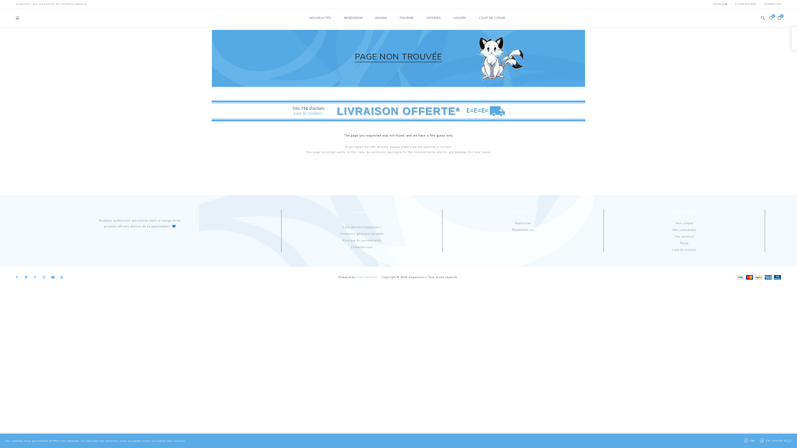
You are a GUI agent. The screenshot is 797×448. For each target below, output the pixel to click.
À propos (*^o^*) (140, 239)
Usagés (460, 18)
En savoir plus (779, 441)
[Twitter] (26, 277)
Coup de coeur (492, 18)
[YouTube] (53, 277)
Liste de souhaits (684, 250)
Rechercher (523, 223)
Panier (684, 243)
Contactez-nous (362, 247)
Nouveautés (320, 18)
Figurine (407, 18)
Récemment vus (523, 230)
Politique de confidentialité (362, 240)
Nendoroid (353, 18)
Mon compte (684, 223)
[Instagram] (44, 277)
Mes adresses (684, 237)
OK (752, 441)
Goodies (434, 18)
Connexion (772, 4)
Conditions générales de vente (361, 234)
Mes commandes (684, 230)
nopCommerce (366, 277)
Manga (381, 18)
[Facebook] (17, 277)
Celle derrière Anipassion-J (361, 227)
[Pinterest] (35, 277)
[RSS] (62, 277)
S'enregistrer (745, 4)
